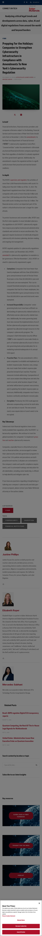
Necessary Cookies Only (21, 926)
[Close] (39, 903)
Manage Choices (21, 920)
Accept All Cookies (21, 932)
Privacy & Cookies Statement (8, 916)
